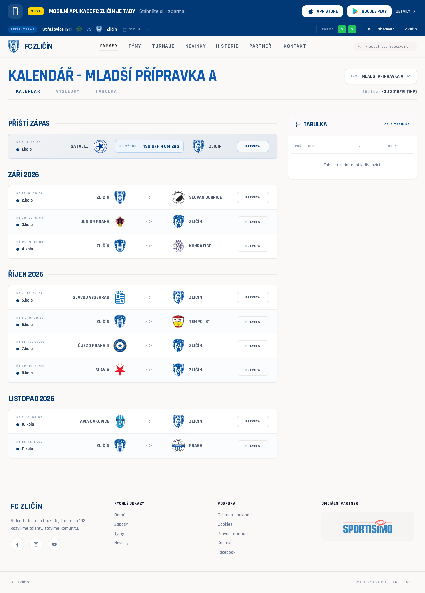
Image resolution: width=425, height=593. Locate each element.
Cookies (225, 524)
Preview (253, 146)
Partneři (261, 46)
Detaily (406, 11)
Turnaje (163, 46)
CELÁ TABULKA (397, 124)
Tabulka (106, 91)
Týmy (134, 46)
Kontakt (295, 46)
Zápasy (108, 45)
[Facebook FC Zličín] (17, 544)
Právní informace (234, 534)
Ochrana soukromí (235, 515)
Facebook (226, 552)
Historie (227, 46)
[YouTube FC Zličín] (54, 544)
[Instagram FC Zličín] (35, 544)
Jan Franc (402, 582)
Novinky (195, 46)
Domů (119, 515)
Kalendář (28, 91)
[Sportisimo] (367, 526)
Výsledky (67, 91)
